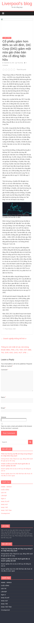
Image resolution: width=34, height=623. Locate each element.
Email (3, 408)
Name (3, 397)
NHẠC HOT (4, 504)
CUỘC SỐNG (6, 38)
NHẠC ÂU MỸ (5, 501)
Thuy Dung (20, 62)
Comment (4, 369)
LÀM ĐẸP (4, 495)
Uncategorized (5, 513)
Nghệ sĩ (3, 498)
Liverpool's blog (17, 3)
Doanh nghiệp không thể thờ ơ (13, 339)
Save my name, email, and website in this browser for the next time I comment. (16, 427)
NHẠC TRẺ (4, 507)
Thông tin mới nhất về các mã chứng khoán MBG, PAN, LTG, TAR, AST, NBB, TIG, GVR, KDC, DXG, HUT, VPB (16, 350)
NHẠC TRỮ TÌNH (6, 510)
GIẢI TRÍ (3, 492)
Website (3, 417)
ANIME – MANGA (6, 486)
